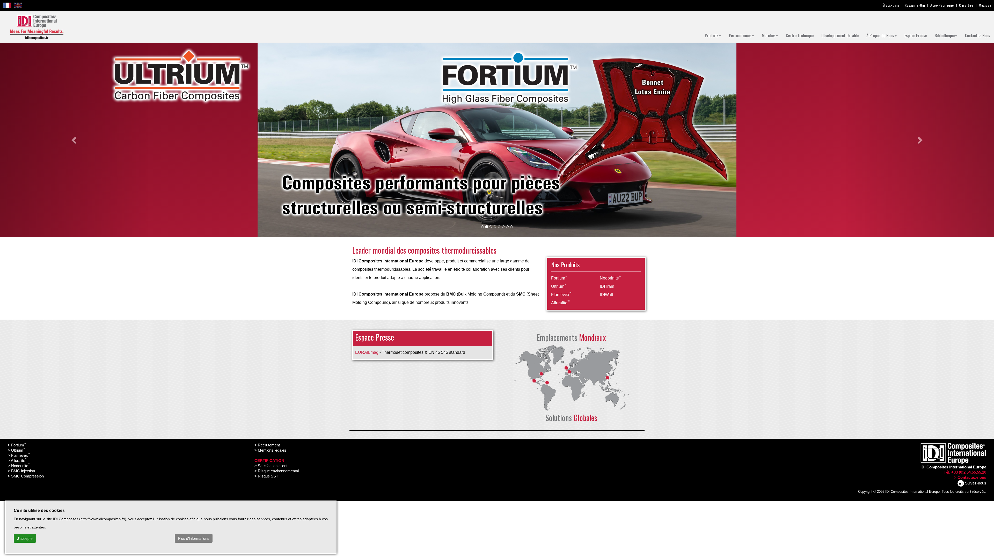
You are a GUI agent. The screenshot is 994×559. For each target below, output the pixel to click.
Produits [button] (712, 35)
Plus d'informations (193, 538)
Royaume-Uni (915, 5)
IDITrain (607, 286)
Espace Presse (915, 35)
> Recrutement (267, 445)
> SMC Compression (26, 476)
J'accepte (25, 538)
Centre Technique (800, 35)
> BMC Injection (21, 471)
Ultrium (559, 286)
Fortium (559, 278)
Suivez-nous (975, 483)
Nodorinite (610, 278)
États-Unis (891, 5)
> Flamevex (19, 455)
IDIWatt (606, 294)
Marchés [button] (769, 35)
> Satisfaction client (270, 466)
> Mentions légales (270, 450)
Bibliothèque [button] (945, 35)
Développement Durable (840, 35)
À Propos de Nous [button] (880, 35)
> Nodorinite (19, 466)
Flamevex (561, 294)
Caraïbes (966, 5)
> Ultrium (16, 450)
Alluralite (560, 303)
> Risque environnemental (276, 471)
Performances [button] (740, 35)
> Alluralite (17, 460)
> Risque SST (266, 476)
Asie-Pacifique (942, 5)
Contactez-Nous (977, 35)
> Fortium (17, 445)
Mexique (985, 5)
